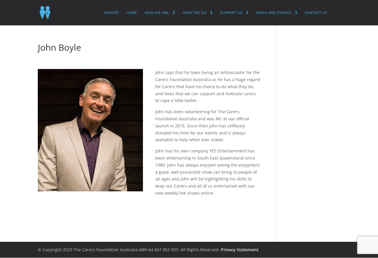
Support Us (231, 13)
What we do (194, 13)
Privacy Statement (239, 249)
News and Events (273, 13)
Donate (111, 13)
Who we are (157, 13)
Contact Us (316, 13)
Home (131, 13)
